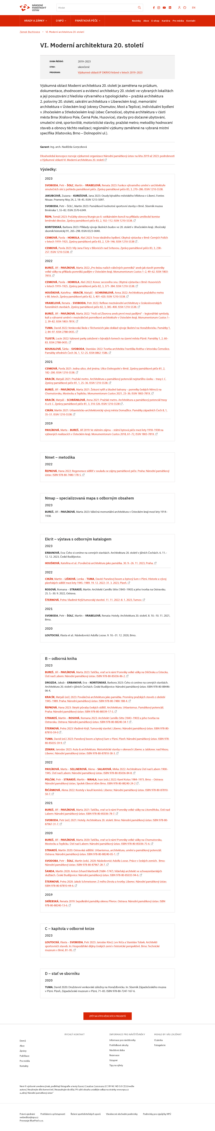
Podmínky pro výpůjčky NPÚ (157, 1113)
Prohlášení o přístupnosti (53, 1113)
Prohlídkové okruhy (118, 1045)
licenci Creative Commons (91, 1086)
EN (193, 7)
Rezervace (114, 1055)
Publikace (24, 1055)
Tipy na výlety (116, 1065)
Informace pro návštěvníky (122, 1040)
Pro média (178, 20)
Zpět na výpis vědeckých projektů (107, 1016)
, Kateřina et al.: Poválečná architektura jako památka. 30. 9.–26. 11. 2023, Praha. (99, 563)
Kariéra (166, 20)
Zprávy (23, 1050)
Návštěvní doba (117, 1050)
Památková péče (86, 20)
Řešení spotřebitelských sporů (86, 1113)
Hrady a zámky (34, 20)
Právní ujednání (27, 1113)
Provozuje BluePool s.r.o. (31, 1120)
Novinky (136, 20)
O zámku (158, 1040)
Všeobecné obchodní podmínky (122, 1113)
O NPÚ (60, 20)
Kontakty (24, 1065)
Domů (23, 1040)
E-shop (155, 20)
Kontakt (190, 20)
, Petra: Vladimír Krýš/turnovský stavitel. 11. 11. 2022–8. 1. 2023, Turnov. (93, 600)
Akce (146, 20)
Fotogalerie (160, 1045)
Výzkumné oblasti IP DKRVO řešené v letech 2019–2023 (110, 72)
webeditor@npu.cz (29, 1117)
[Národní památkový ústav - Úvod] (33, 7)
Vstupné (113, 1060)
